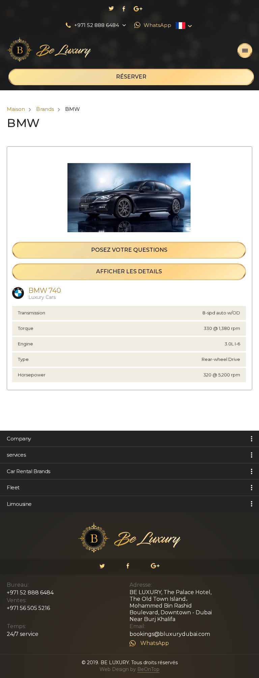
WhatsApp (154, 643)
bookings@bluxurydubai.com (170, 634)
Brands (45, 109)
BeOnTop (148, 669)
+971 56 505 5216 (28, 608)
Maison (16, 109)
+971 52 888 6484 (30, 592)
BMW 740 (44, 290)
